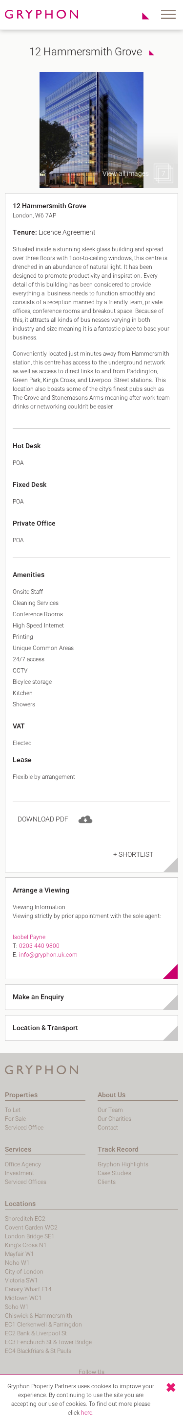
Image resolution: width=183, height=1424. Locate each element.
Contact (108, 1127)
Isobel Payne (29, 937)
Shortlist (140, 15)
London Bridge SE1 (30, 1236)
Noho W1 (17, 1262)
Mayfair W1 (19, 1254)
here (86, 1412)
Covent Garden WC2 (31, 1227)
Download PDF (43, 819)
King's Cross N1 (26, 1245)
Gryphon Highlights (123, 1164)
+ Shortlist (133, 854)
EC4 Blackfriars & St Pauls (38, 1351)
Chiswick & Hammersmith (38, 1315)
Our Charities (114, 1118)
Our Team (110, 1110)
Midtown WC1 (23, 1298)
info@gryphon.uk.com (48, 954)
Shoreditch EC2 (25, 1218)
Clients (107, 1182)
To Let (12, 1110)
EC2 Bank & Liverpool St (36, 1333)
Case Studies (114, 1173)
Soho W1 (17, 1307)
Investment (19, 1173)
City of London (24, 1271)
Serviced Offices (25, 1182)
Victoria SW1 (21, 1280)
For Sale (15, 1118)
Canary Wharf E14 (28, 1289)
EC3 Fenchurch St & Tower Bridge (48, 1342)
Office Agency (23, 1164)
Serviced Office (24, 1127)
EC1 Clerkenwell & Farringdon (43, 1324)
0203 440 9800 (39, 945)
